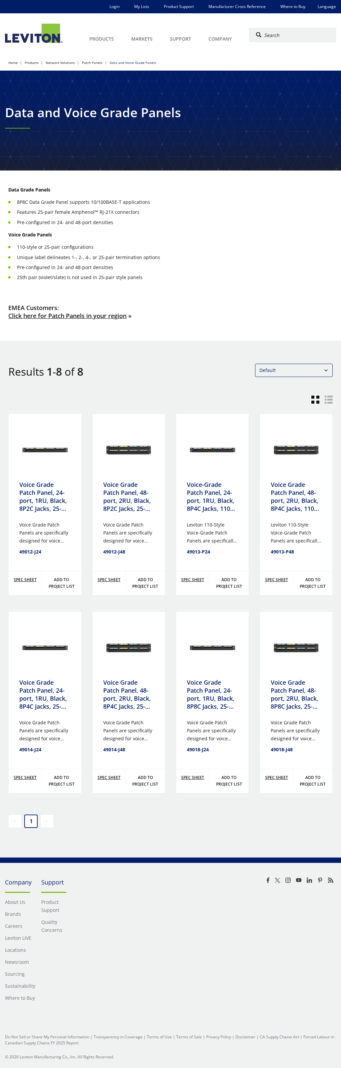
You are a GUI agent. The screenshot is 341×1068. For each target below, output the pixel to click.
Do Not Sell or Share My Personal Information (47, 1037)
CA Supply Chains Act (279, 1037)
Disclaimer (245, 1037)
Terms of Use (159, 1037)
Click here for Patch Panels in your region (67, 316)
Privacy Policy (218, 1037)
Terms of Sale (189, 1037)
